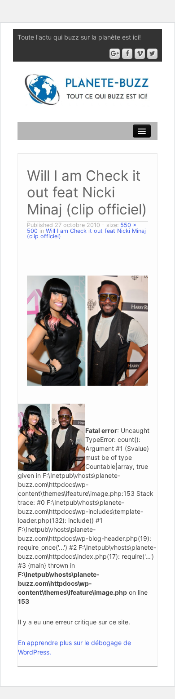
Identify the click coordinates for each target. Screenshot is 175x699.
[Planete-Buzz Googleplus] (114, 54)
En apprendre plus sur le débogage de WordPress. (74, 647)
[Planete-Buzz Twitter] (152, 54)
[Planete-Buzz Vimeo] (140, 54)
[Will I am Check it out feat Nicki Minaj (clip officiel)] (87, 330)
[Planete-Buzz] (88, 90)
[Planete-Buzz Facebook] (127, 54)
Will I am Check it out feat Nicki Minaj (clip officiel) (86, 233)
